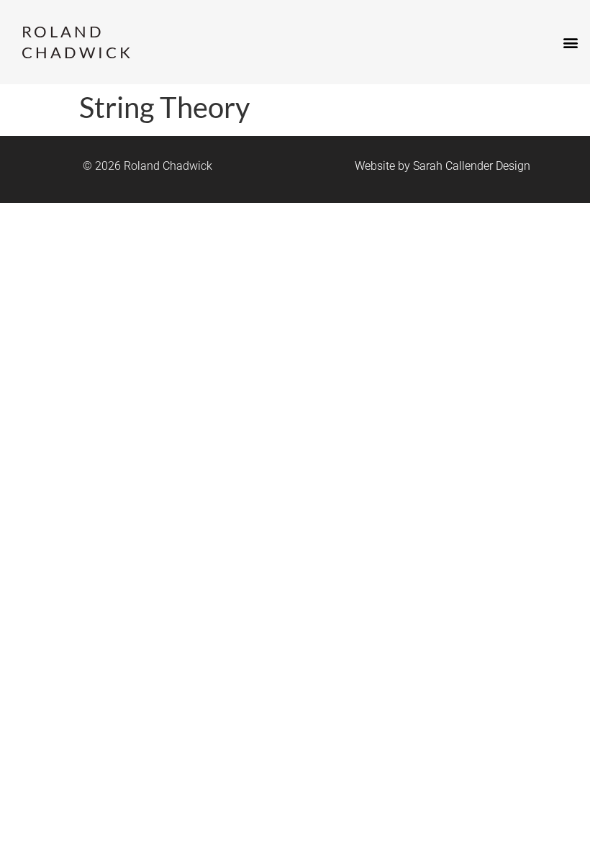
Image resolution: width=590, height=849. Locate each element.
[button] (571, 42)
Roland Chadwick (77, 42)
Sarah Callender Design (471, 166)
